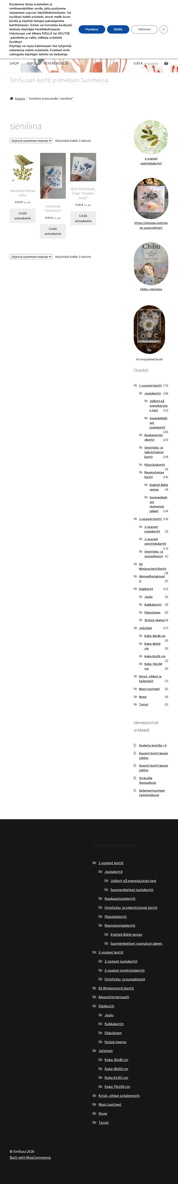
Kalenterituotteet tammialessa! (152, 792)
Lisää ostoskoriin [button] (22, 215)
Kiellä (118, 29)
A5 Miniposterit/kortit (152, 566)
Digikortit (146, 589)
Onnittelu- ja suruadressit (153, 553)
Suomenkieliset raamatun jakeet (158, 504)
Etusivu (20, 98)
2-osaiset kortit (150, 519)
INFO (31, 63)
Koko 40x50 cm (116, 1068)
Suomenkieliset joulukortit (132, 889)
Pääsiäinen (152, 612)
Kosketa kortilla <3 (152, 745)
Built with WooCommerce (30, 1157)
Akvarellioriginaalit (114, 997)
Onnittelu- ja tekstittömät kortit (154, 452)
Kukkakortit (153, 604)
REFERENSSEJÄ (55, 63)
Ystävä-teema (154, 620)
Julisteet (145, 628)
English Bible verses (126, 934)
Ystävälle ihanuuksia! (147, 780)
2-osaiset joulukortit (152, 529)
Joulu (148, 597)
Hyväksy (92, 29)
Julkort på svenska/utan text (158, 405)
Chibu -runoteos (151, 289)
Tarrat (143, 704)
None (142, 697)
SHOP (14, 63)
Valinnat (144, 29)
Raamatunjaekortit (120, 925)
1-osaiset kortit (150, 385)
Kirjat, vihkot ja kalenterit (150, 678)
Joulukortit (152, 393)
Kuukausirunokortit (153, 437)
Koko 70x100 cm (117, 1086)
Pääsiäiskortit (154, 465)
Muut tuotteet (149, 689)
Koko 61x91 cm (154, 656)
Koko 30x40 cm (154, 636)
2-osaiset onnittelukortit (155, 541)
